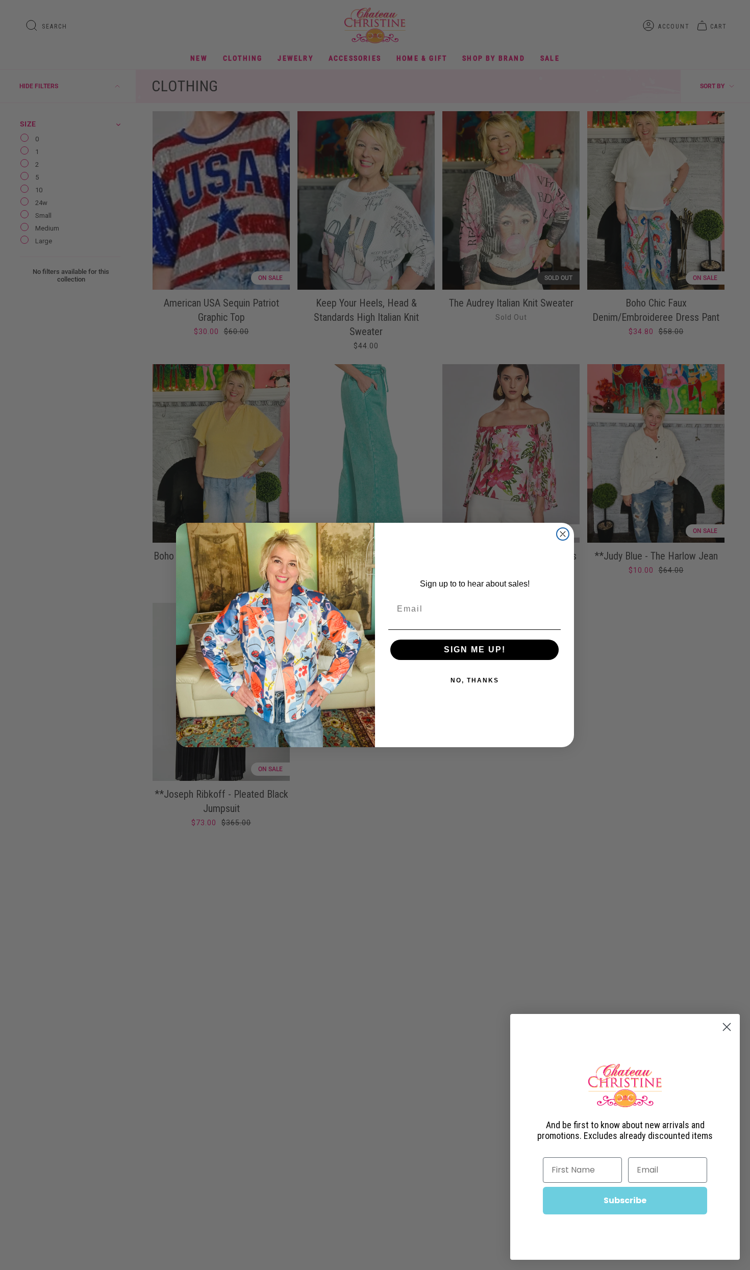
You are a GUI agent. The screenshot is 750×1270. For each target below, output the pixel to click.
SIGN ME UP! (475, 649)
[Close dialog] (563, 534)
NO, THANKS (475, 680)
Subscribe (625, 1200)
